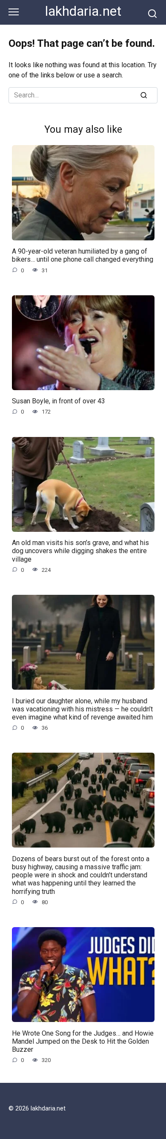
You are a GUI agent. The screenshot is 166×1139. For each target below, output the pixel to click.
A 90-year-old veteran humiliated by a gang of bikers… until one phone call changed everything (82, 255)
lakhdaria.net (83, 11)
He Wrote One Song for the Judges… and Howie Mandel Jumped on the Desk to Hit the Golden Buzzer (83, 1041)
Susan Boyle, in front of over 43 (58, 401)
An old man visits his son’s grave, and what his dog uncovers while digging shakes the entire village (80, 551)
